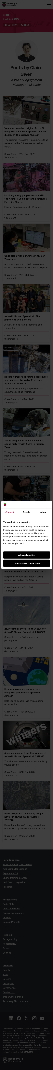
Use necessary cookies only (26, 563)
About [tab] (43, 512)
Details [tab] (26, 512)
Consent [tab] (9, 512)
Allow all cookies (26, 555)
